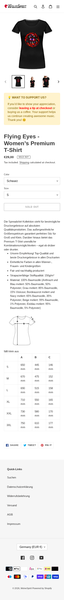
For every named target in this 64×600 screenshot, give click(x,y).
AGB (10, 514)
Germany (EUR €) (31, 546)
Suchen (11, 477)
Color (6, 174)
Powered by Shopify (42, 588)
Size (6, 188)
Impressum (13, 523)
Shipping (24, 162)
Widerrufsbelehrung (18, 495)
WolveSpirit (26, 588)
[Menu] (58, 6)
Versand (12, 505)
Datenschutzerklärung (20, 486)
